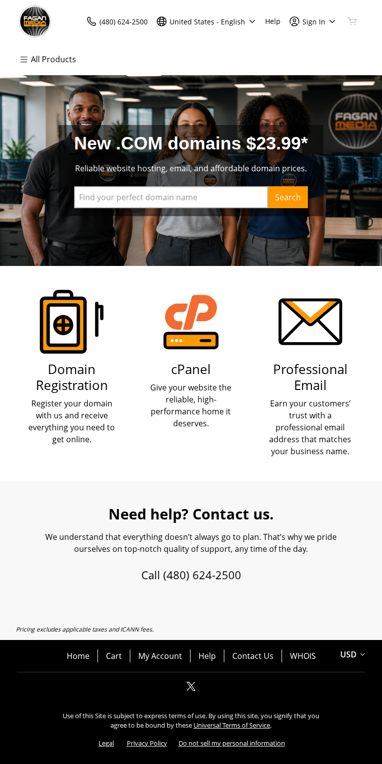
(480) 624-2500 (202, 574)
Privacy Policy (147, 743)
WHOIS (303, 655)
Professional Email (310, 377)
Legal (106, 743)
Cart (114, 655)
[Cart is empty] (352, 21)
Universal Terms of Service (231, 725)
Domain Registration (72, 377)
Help (207, 655)
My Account (160, 655)
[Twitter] (191, 689)
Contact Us (253, 655)
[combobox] (171, 197)
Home (78, 655)
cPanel (191, 369)
